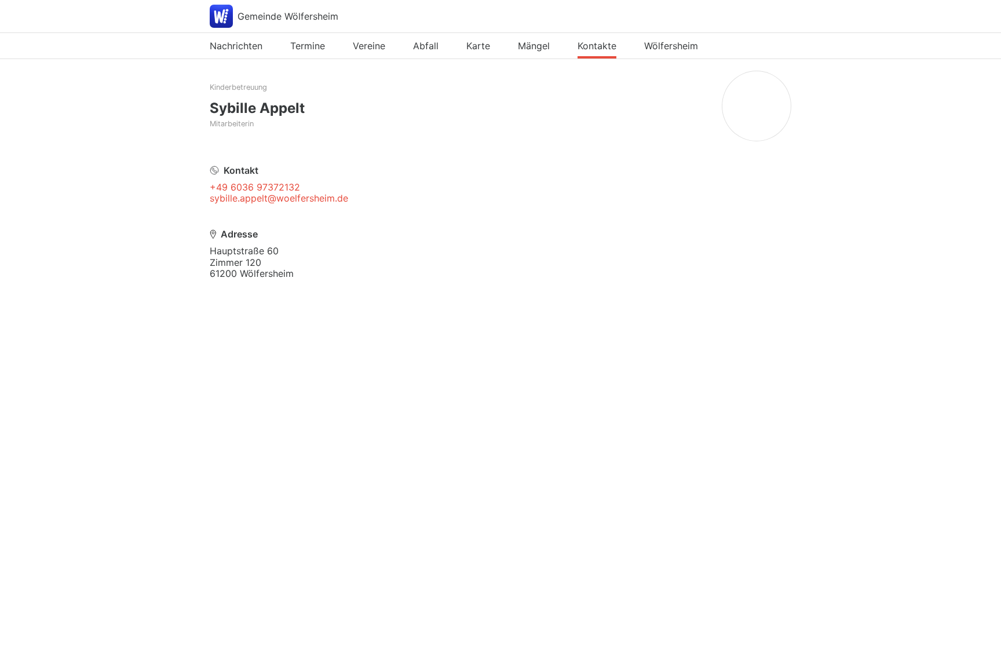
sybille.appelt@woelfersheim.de (279, 198)
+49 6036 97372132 (255, 187)
